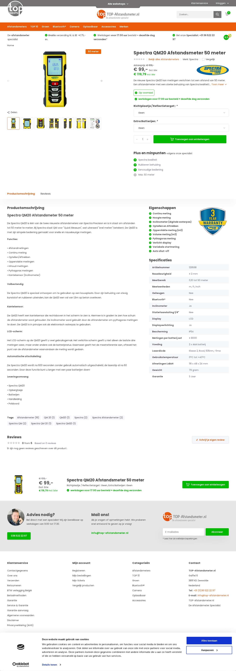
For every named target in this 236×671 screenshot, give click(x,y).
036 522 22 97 (19, 535)
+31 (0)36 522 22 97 (204, 590)
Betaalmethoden (16, 595)
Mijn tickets (78, 580)
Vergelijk (210, 59)
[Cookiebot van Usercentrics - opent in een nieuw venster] (21, 664)
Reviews (45, 194)
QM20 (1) (65, 417)
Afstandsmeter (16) (28, 417)
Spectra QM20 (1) (66, 423)
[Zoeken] (218, 14)
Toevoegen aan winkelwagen (192, 139)
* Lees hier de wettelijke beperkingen (180, 538)
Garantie (12, 600)
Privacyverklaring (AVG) (20, 625)
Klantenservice (199, 3)
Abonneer (217, 532)
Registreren (78, 570)
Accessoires (108, 26)
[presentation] (8, 81)
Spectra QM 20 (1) (41, 423)
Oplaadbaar (90, 26)
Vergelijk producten (83, 585)
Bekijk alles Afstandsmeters (164, 59)
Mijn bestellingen (81, 575)
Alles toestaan (209, 640)
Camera (74, 26)
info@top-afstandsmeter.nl (109, 533)
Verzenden (13, 580)
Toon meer (218, 84)
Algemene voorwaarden (20, 615)
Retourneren (14, 585)
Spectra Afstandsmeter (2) (107, 417)
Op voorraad (145, 92)
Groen (45, 26)
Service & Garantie (17, 605)
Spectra (193, 59)
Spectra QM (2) (17, 423)
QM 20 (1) (49, 417)
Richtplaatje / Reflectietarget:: (156, 106)
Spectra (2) (80, 417)
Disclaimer (13, 620)
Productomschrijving (21, 194)
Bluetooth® (59, 26)
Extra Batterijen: (146, 121)
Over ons (12, 575)
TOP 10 (34, 26)
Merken (124, 26)
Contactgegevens (17, 570)
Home (10, 45)
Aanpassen (207, 650)
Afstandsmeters (17, 26)
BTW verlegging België (19, 590)
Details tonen (49, 664)
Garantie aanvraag (17, 610)
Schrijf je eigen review (212, 439)
